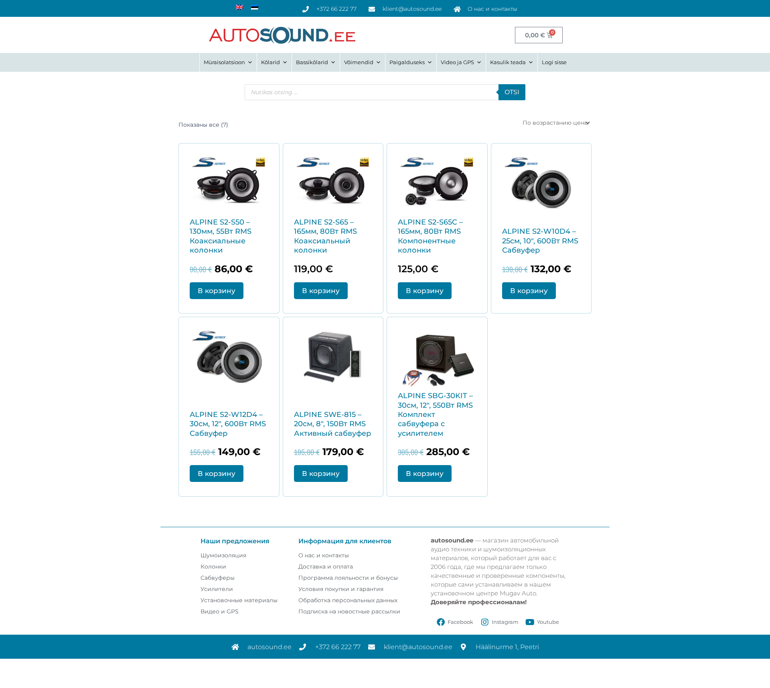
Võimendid (358, 62)
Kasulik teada (508, 62)
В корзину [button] (216, 291)
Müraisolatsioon (224, 62)
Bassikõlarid (312, 62)
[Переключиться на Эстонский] (254, 7)
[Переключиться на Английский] (239, 7)
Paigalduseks (407, 62)
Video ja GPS (457, 62)
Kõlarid (270, 62)
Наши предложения (235, 541)
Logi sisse (554, 62)
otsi (512, 92)
